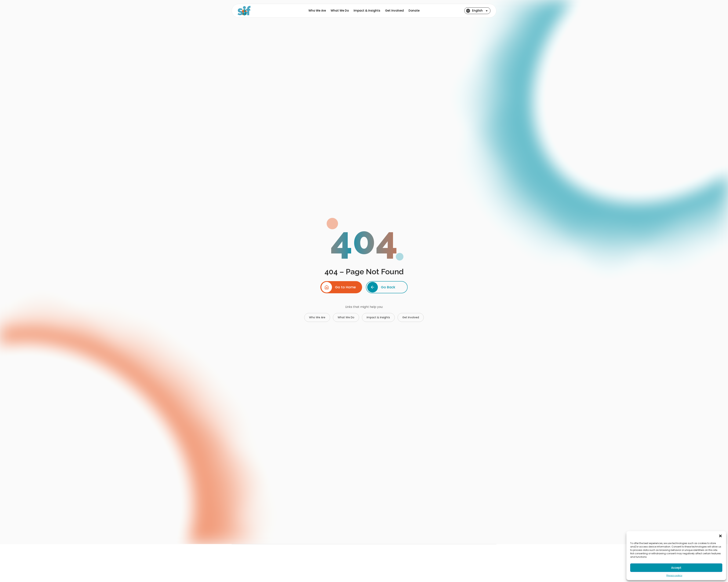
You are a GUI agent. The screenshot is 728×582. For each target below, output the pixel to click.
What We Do (340, 11)
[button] (720, 536)
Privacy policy (674, 575)
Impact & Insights (367, 11)
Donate (414, 11)
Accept (676, 568)
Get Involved (394, 11)
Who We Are (317, 11)
